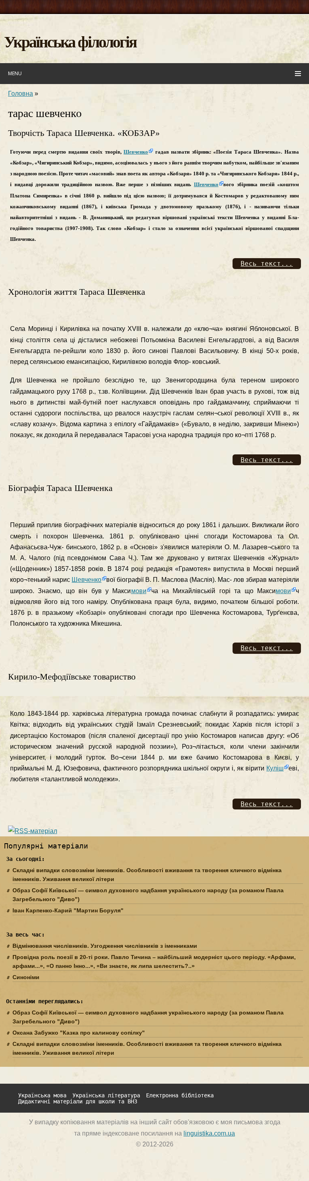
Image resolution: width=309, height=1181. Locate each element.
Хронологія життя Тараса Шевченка (76, 292)
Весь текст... (267, 263)
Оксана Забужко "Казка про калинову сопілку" (78, 1032)
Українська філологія (70, 41)
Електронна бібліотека (180, 1096)
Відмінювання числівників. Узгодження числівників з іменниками (104, 946)
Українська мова (42, 1096)
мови (138, 590)
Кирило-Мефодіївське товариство (72, 677)
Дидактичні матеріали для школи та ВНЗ (77, 1102)
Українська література (106, 1096)
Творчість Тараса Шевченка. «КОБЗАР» (84, 133)
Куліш (275, 768)
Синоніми (25, 977)
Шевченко (136, 152)
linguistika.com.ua (209, 1133)
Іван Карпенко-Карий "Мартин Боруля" (68, 910)
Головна (20, 93)
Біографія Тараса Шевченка (60, 488)
